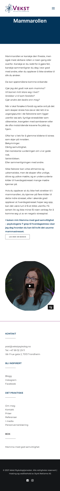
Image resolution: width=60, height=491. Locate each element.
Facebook (10, 383)
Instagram (10, 380)
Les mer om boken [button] (17, 237)
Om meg (10, 405)
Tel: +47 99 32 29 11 (15, 350)
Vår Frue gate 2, (14, 354)
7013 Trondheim (31, 354)
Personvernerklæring (16, 425)
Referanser (11, 417)
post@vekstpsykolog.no (18, 346)
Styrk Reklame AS (42, 473)
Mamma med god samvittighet (22, 447)
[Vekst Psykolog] (17, 8)
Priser (8, 413)
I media (9, 421)
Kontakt (9, 409)
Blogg (8, 376)
